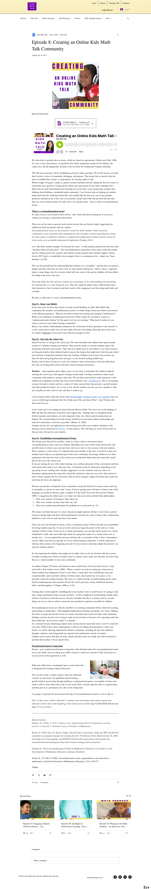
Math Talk (34, 18)
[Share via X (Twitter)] (39, 775)
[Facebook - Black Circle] (115, 877)
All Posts (23, 18)
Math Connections (48, 18)
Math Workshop (64, 18)
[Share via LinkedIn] (44, 775)
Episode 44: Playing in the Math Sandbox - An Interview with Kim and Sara (113, 825)
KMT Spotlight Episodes (93, 18)
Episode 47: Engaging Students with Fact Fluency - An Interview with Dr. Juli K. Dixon (37, 825)
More (108, 18)
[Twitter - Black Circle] (120, 877)
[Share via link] (50, 775)
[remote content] (75, 143)
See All (128, 796)
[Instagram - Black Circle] (130, 877)
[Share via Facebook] (33, 775)
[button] (128, 18)
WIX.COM (55, 876)
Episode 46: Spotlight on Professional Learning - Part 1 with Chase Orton (74, 825)
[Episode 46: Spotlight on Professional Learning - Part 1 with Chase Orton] (76, 809)
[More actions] (117, 34)
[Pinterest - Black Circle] (125, 877)
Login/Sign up (107, 10)
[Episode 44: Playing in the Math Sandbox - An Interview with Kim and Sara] (114, 809)
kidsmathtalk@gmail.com (95, 877)
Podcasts (77, 18)
